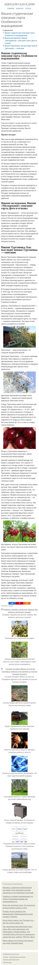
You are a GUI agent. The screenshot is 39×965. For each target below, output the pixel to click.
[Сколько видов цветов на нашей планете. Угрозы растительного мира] (19, 700)
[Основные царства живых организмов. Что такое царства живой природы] (19, 770)
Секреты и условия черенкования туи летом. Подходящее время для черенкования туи (18, 899)
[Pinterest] (19, 603)
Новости (19, 8)
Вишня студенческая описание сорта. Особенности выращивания (20, 34)
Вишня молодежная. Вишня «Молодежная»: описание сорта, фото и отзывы (21, 40)
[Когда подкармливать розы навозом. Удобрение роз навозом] (19, 723)
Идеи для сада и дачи (19, 4)
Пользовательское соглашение (17, 957)
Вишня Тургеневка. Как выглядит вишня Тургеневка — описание (21, 47)
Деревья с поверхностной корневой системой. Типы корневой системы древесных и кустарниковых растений (18, 890)
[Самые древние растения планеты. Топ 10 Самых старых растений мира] (19, 867)
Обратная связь (7, 962)
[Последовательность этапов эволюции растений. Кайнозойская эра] (19, 794)
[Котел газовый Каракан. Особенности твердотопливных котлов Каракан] (19, 817)
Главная (10, 8)
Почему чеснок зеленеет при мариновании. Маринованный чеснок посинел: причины (18, 914)
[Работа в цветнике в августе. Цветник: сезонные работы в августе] (19, 747)
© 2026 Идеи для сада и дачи (11, 954)
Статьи (28, 8)
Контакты (5, 957)
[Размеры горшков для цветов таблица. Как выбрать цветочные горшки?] (19, 612)
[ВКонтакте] (12, 603)
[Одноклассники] (27, 603)
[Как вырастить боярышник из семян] (19, 635)
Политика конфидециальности (11, 959)
